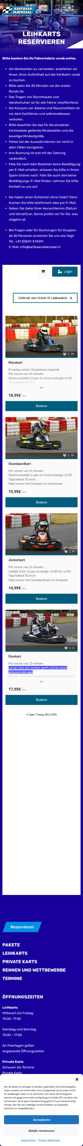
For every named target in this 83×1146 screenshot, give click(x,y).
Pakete (11, 945)
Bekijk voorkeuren (42, 1131)
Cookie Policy (28, 1140)
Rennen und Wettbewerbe (34, 970)
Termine (12, 978)
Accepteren (41, 1120)
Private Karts (19, 961)
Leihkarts (15, 953)
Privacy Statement (49, 1140)
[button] (77, 1079)
